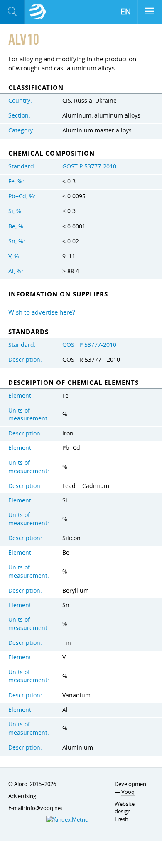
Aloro (37, 12)
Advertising (22, 796)
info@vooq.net (44, 808)
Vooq (128, 791)
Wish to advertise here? (41, 312)
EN (125, 11)
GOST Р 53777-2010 (89, 166)
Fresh (121, 819)
